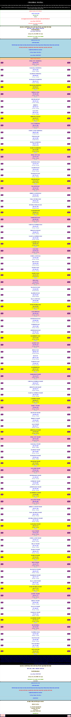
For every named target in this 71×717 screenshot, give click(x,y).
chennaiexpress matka (29, 656)
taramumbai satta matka (44, 659)
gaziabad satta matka (60, 659)
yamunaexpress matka (41, 656)
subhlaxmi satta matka (50, 658)
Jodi (2, 62)
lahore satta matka (26, 660)
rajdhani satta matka (50, 660)
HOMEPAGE (35, 713)
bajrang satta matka (51, 661)
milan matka (51, 656)
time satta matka (55, 658)
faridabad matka (22, 656)
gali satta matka (43, 658)
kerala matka (2, 655)
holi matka (54, 656)
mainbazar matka (68, 657)
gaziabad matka (17, 656)
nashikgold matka (62, 657)
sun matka (25, 663)
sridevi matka (11, 655)
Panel (69, 62)
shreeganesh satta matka (36, 659)
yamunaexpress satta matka (19, 660)
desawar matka (60, 655)
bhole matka (38, 657)
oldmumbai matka (3, 658)
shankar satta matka (20, 658)
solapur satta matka (30, 659)
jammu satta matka (33, 661)
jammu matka (34, 657)
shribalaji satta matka (38, 658)
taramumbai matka (5, 656)
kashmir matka (52, 657)
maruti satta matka (67, 658)
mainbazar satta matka (30, 662)
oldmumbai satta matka (37, 662)
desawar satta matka (24, 659)
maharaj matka (45, 655)
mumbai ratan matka (59, 663)
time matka (32, 655)
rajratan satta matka (43, 660)
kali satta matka (32, 658)
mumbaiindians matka (11, 656)
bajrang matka (47, 657)
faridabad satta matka (66, 659)
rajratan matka (58, 656)
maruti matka (41, 655)
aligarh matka (8, 657)
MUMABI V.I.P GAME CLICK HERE (35, 24)
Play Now (35, 65)
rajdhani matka (63, 656)
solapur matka (65, 655)
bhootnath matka (34, 656)
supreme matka (18, 657)
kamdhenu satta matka (26, 661)
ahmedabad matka (23, 657)
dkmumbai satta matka (63, 661)
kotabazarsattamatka (44, 662)
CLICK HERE (35, 24)
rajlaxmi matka (68, 656)
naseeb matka (66, 663)
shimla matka (40, 663)
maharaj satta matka (4, 659)
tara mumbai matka (51, 663)
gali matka (23, 655)
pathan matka (37, 655)
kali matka (15, 655)
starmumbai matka (3, 657)
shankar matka (6, 655)
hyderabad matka (13, 657)
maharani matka (55, 655)
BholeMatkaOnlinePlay (3, 715)
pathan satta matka (61, 658)
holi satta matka (37, 660)
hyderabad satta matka (6, 661)
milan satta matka (32, 660)
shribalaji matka (19, 655)
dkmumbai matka (57, 657)
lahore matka (47, 656)
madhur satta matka (11, 659)
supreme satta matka (13, 661)
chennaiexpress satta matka (4, 660)
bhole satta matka (39, 661)
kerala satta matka (14, 658)
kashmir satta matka (57, 661)
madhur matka (50, 655)
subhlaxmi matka (28, 655)
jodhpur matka (30, 663)
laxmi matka (36, 663)
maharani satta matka (17, 659)
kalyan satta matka (44, 661)
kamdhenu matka (29, 657)
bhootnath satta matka (12, 660)
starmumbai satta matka (63, 660)
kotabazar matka (8, 658)
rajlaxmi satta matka (56, 660)
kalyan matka (43, 657)
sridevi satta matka (26, 658)
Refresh (35, 16)
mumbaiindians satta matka (52, 659)
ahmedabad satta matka (19, 661)
